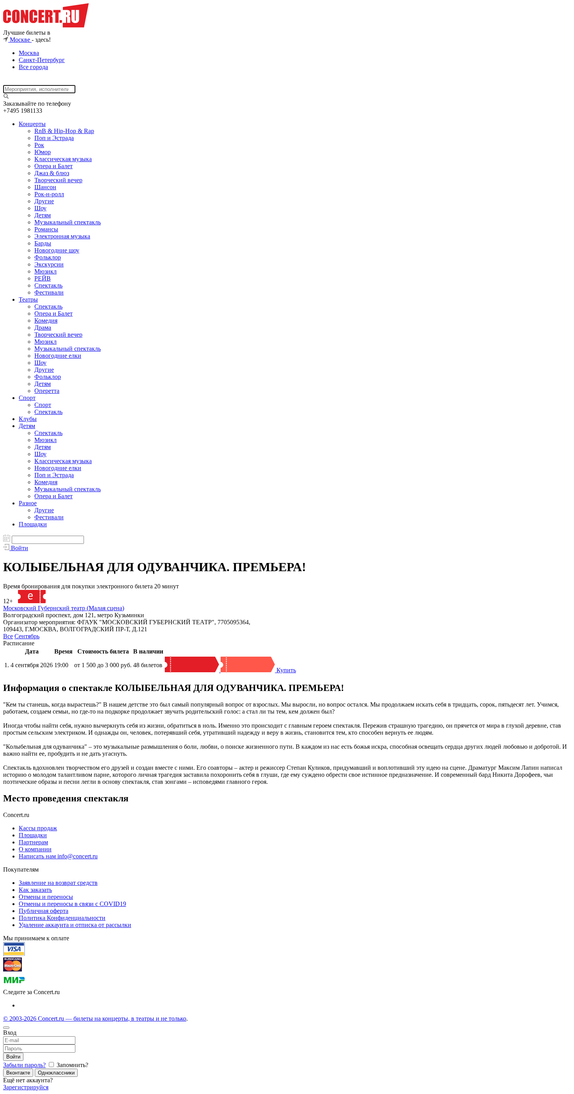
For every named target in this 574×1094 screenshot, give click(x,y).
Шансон (45, 187)
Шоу (40, 208)
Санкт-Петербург (42, 60)
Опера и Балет (53, 166)
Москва (29, 53)
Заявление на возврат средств (58, 882)
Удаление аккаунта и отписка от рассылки (75, 925)
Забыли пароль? (24, 1065)
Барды (42, 243)
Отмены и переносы (46, 896)
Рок (39, 145)
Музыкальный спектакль (67, 222)
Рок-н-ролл (49, 194)
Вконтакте (18, 1073)
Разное (28, 503)
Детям (42, 215)
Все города (33, 67)
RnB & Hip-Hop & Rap (64, 131)
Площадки (33, 524)
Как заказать (35, 889)
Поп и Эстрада (54, 138)
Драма (42, 327)
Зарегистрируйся (25, 1087)
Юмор (42, 152)
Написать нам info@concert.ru (58, 856)
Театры (28, 299)
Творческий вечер (58, 180)
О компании (35, 849)
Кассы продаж (38, 828)
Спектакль (48, 285)
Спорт (27, 397)
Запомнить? (71, 1065)
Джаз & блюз (51, 173)
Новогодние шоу (56, 250)
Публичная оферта (43, 911)
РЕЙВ (42, 278)
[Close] (6, 1028)
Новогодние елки (57, 355)
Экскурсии (49, 264)
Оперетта (46, 390)
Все (8, 636)
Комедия (45, 320)
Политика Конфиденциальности (62, 918)
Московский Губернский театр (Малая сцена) (63, 608)
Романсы (46, 229)
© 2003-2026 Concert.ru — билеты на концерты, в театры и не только (94, 1018)
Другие (44, 201)
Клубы (28, 419)
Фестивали (49, 292)
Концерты (32, 124)
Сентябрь (26, 636)
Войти (13, 1057)
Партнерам (33, 842)
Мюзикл (45, 271)
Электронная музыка (62, 236)
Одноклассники (56, 1073)
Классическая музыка (63, 159)
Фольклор (47, 257)
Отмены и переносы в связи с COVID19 (72, 903)
